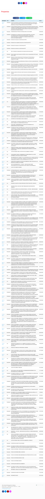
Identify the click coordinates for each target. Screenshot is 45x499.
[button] (38, 7)
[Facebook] (19, 3)
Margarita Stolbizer (9, 6)
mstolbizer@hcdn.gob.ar (6, 488)
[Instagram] (26, 3)
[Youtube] (24, 3)
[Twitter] (21, 3)
